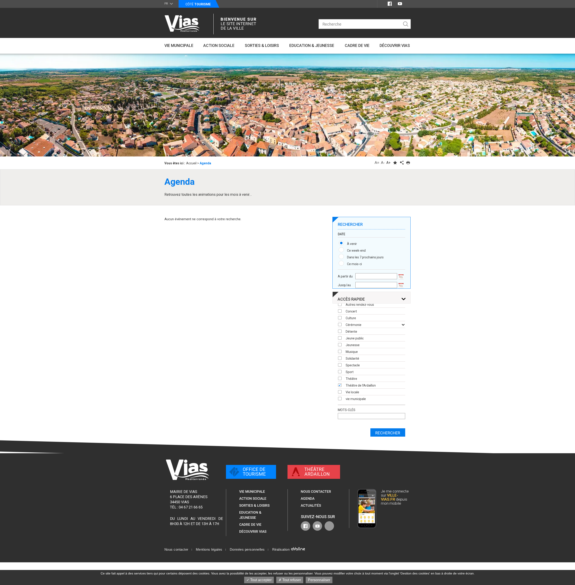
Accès (351, 299)
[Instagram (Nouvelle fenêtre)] (408, 3)
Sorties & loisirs (254, 506)
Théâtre (351, 378)
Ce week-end (356, 250)
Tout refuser (291, 580)
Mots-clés (346, 410)
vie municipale (356, 399)
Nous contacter (316, 492)
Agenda (307, 499)
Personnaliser (319, 580)
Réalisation (281, 549)
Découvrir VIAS (252, 532)
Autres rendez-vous (360, 304)
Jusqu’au (344, 285)
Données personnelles (247, 549)
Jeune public (355, 338)
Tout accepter (260, 580)
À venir (352, 244)
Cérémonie (353, 325)
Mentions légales (209, 549)
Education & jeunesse (250, 514)
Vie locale (352, 392)
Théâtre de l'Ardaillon (361, 385)
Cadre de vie (250, 525)
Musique (352, 352)
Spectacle (353, 365)
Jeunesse (353, 345)
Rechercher (387, 433)
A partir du (345, 276)
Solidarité (352, 358)
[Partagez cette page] (401, 162)
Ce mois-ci (354, 264)
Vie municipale (252, 492)
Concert (351, 311)
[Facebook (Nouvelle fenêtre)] (389, 3)
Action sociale (252, 499)
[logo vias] (187, 469)
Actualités (311, 506)
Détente (351, 331)
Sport (350, 372)
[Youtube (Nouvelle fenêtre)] (399, 3)
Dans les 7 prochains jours (365, 257)
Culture (351, 318)
